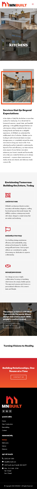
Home (4, 421)
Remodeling (5, 427)
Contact (4, 430)
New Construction (7, 424)
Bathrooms (5, 443)
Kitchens (4, 440)
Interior (4, 446)
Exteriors (4, 449)
